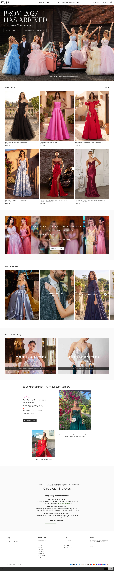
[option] (57, 43)
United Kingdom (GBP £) (10, 564)
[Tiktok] (14, 541)
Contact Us (41, 2)
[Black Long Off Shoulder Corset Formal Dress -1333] (22, 116)
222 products (57, 297)
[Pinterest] (17, 541)
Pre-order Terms (67, 542)
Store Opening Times (42, 540)
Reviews (39, 543)
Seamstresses (41, 551)
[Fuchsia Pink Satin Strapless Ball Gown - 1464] (57, 116)
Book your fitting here (64, 503)
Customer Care (41, 553)
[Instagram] (11, 541)
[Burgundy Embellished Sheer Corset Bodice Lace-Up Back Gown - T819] (92, 174)
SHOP (34, 2)
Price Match (40, 547)
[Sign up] (107, 546)
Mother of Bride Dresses (92, 295)
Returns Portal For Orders (68, 2)
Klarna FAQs (40, 549)
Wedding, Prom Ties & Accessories (57, 294)
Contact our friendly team (50, 523)
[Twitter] (19, 541)
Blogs (78, 2)
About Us (49, 2)
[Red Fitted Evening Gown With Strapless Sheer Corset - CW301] (57, 174)
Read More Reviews (29, 420)
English (98, 2)
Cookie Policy (67, 545)
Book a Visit (56, 2)
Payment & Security (42, 555)
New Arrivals (10, 87)
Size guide (40, 545)
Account (105, 2)
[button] (8, 294)
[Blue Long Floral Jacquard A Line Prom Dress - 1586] (22, 174)
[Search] (108, 2)
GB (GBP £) (91, 2)
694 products (22, 296)
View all (107, 87)
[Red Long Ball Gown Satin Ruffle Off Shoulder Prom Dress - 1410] (92, 116)
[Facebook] (6, 541)
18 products (92, 296)
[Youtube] (9, 541)
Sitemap (39, 557)
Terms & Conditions (68, 540)
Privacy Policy (67, 543)
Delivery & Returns (42, 542)
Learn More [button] (38, 568)
